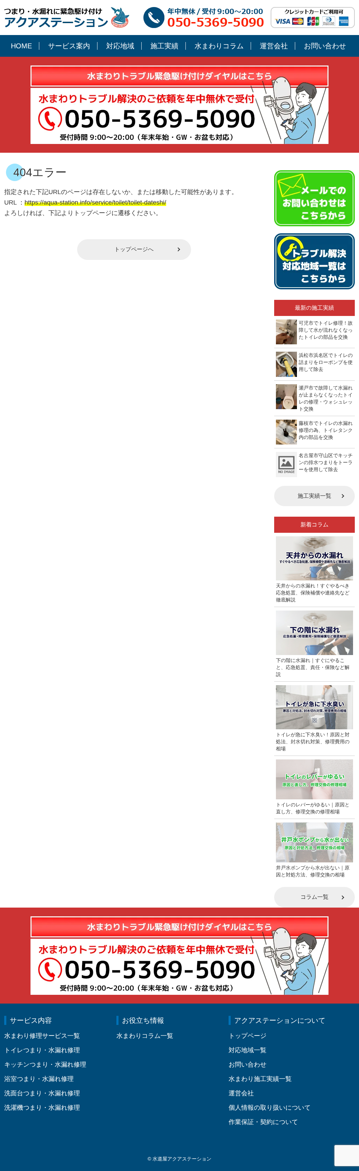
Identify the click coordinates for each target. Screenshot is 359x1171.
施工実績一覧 (314, 496)
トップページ (247, 1035)
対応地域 (120, 46)
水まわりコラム (219, 46)
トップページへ (134, 249)
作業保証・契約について (263, 1121)
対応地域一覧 (247, 1050)
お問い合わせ (325, 46)
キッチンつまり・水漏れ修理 (45, 1064)
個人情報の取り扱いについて (270, 1107)
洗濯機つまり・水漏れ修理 (42, 1107)
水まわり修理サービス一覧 (42, 1035)
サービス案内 (69, 46)
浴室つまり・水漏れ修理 (39, 1078)
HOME (21, 46)
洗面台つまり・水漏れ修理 (42, 1093)
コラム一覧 (314, 897)
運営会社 (274, 46)
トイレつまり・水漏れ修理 (42, 1050)
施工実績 (164, 46)
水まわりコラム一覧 (144, 1035)
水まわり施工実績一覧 (260, 1078)
